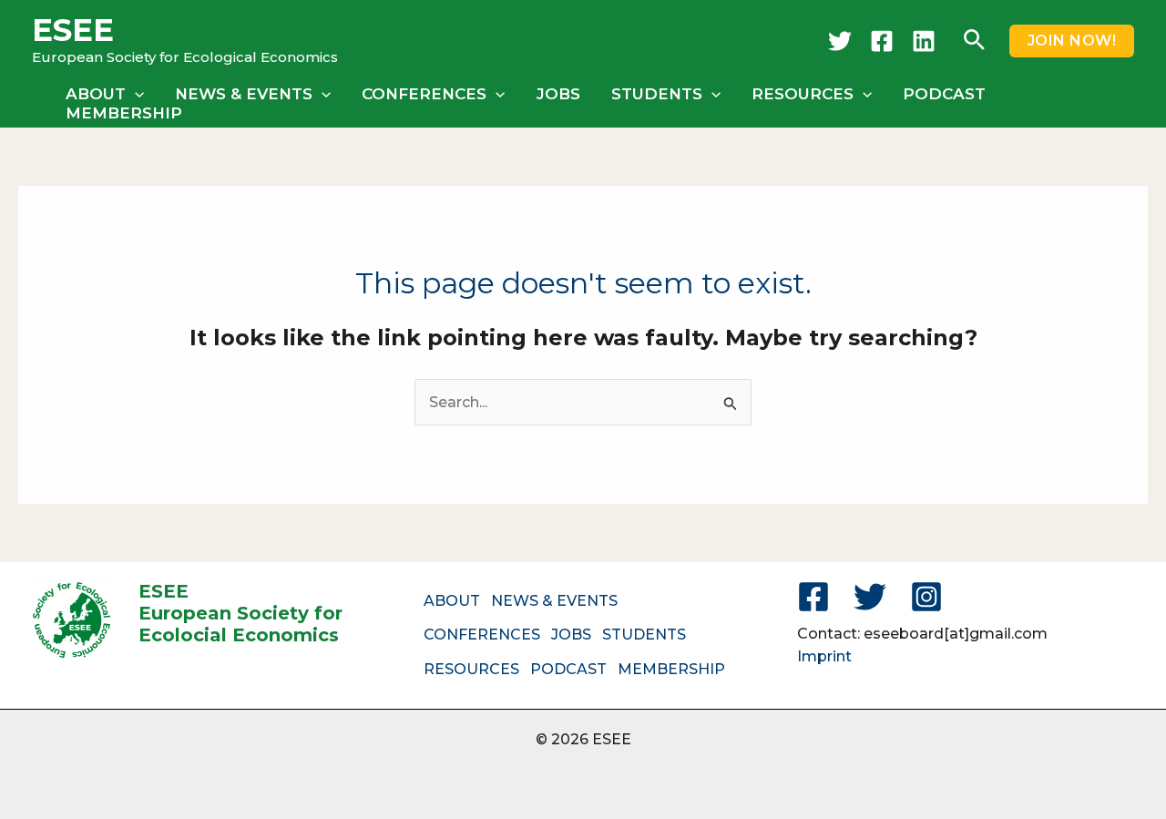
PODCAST (944, 94)
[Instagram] (926, 596)
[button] (974, 41)
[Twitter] (840, 41)
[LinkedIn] (924, 41)
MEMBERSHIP (124, 113)
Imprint (824, 656)
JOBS (558, 94)
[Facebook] (882, 41)
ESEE (73, 30)
